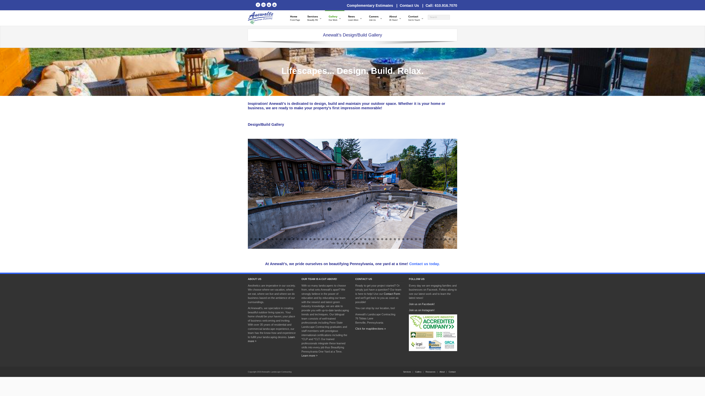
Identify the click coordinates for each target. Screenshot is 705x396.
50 (333, 244)
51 (338, 244)
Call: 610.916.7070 (440, 5)
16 (315, 239)
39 (412, 239)
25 (353, 239)
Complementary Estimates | (372, 5)
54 (350, 244)
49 (454, 239)
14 (306, 239)
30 (374, 239)
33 (386, 239)
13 (302, 239)
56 (359, 244)
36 (399, 239)
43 (429, 239)
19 (327, 239)
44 (433, 239)
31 (378, 239)
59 (371, 244)
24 (348, 239)
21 (336, 239)
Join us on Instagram (421, 310)
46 (441, 239)
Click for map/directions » (370, 328)
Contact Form (392, 293)
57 (363, 244)
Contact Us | (410, 5)
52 (342, 244)
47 (445, 239)
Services (407, 372)
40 (416, 239)
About (442, 372)
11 (293, 239)
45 (437, 239)
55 (355, 244)
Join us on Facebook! (422, 304)
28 (365, 239)
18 (323, 239)
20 (331, 239)
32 (382, 239)
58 (367, 244)
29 (369, 239)
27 (361, 239)
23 (344, 239)
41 (420, 239)
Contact (452, 372)
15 (310, 239)
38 (407, 239)
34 (391, 239)
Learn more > (309, 355)
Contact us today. (424, 264)
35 (395, 239)
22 (340, 239)
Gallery (418, 372)
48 (450, 239)
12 (298, 239)
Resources (430, 372)
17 (319, 239)
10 (289, 239)
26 (357, 239)
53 (346, 244)
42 (424, 239)
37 (403, 239)
